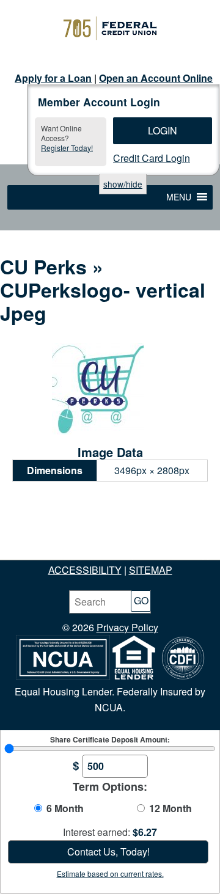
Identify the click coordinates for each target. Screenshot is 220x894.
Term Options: (110, 786)
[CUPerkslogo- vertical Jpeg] (98, 430)
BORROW (182, 538)
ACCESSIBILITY (85, 570)
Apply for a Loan (53, 78)
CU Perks (43, 266)
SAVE (91, 538)
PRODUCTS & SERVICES (70, 554)
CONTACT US (167, 554)
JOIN (60, 538)
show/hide (122, 184)
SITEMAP (150, 570)
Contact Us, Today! (108, 852)
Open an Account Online (156, 78)
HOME (25, 538)
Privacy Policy (127, 627)
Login (162, 130)
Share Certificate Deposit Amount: (110, 739)
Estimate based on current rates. (110, 873)
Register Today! (67, 147)
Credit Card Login (151, 158)
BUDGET (131, 538)
